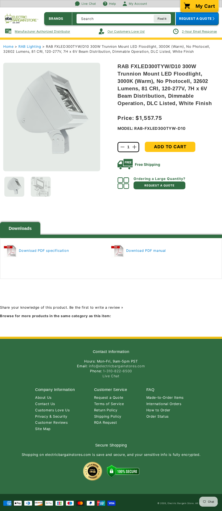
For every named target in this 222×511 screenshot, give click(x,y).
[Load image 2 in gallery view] (41, 187)
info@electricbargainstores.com (117, 366)
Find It (162, 18)
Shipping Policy (107, 416)
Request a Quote (108, 397)
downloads (20, 228)
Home (8, 46)
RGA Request (105, 422)
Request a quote (159, 185)
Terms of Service (109, 404)
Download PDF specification (43, 250)
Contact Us (45, 404)
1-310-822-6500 (117, 371)
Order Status (157, 416)
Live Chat (111, 376)
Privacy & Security (51, 416)
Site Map (43, 429)
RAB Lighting (30, 46)
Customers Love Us (52, 410)
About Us (43, 397)
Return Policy (106, 410)
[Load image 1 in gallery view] (14, 187)
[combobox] (124, 18)
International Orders (163, 404)
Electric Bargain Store (181, 503)
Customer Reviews (51, 422)
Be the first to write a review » (96, 307)
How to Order (158, 410)
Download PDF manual (145, 250)
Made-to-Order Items (165, 397)
